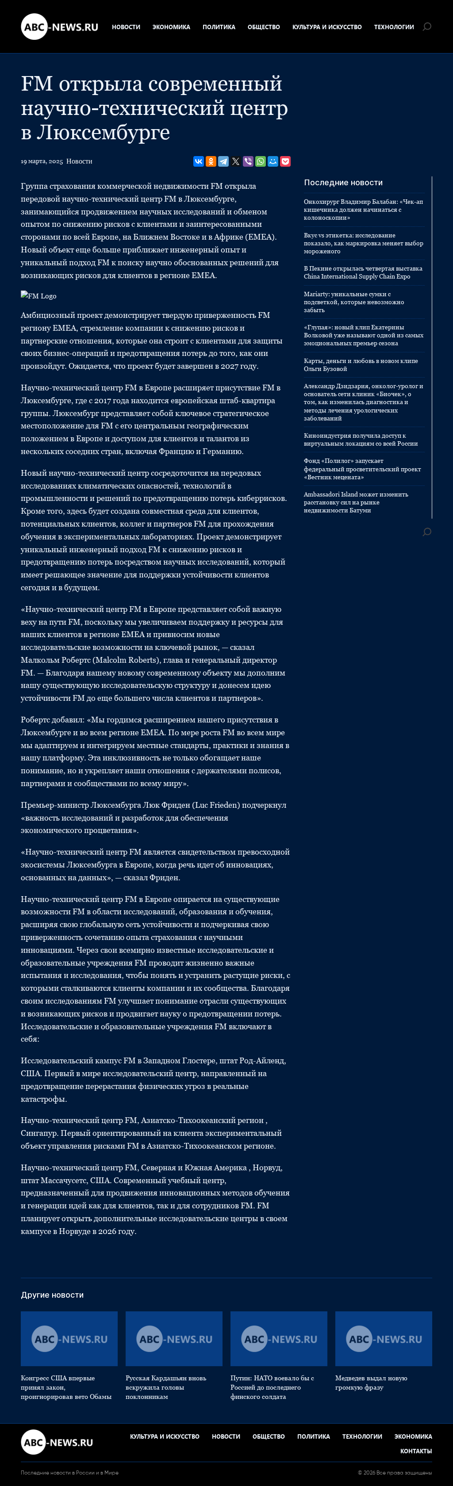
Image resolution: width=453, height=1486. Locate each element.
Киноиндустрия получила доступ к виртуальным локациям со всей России (361, 439)
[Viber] (248, 161)
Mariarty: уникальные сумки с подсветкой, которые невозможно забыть (354, 301)
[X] (235, 161)
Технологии (394, 27)
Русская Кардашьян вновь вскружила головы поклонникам (166, 1387)
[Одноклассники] (211, 161)
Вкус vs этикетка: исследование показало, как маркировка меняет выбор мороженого (363, 243)
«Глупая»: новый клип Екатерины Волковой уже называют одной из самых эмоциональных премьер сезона (363, 335)
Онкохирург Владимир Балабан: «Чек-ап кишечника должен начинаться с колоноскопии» (363, 209)
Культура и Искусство (327, 27)
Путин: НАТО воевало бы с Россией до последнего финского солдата (272, 1387)
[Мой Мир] (273, 161)
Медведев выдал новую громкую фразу (371, 1382)
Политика (219, 27)
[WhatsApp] (260, 161)
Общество (264, 27)
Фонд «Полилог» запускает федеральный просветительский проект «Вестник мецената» (362, 468)
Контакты (416, 1451)
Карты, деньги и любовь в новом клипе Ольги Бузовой (361, 364)
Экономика (171, 27)
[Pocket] (285, 161)
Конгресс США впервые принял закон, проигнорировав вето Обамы (66, 1387)
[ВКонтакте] (198, 161)
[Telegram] (223, 161)
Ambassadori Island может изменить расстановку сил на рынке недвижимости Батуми (356, 502)
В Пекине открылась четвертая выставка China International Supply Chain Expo (363, 272)
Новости (126, 27)
